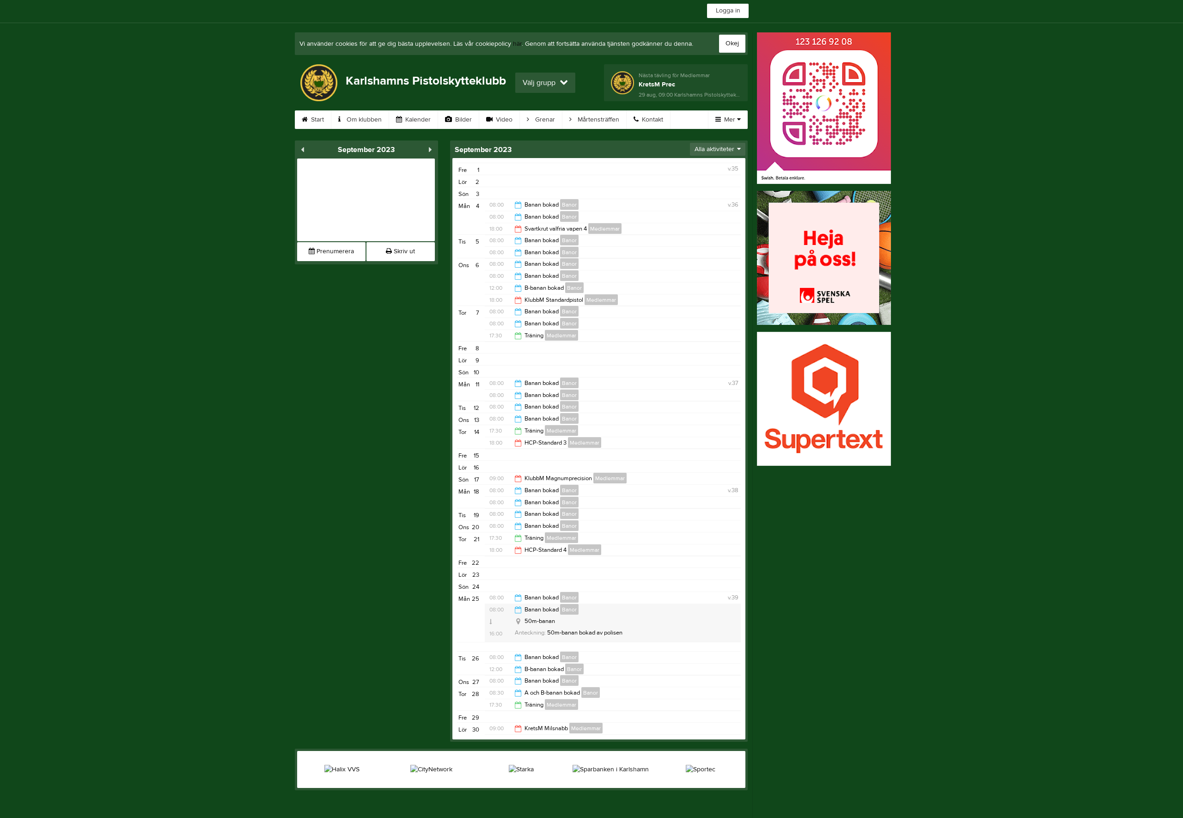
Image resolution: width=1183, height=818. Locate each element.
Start (316, 120)
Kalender (417, 120)
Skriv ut (403, 251)
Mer (729, 120)
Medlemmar (605, 228)
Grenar (544, 120)
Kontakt (651, 120)
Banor (569, 204)
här (517, 44)
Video (503, 120)
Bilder (462, 120)
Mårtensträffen (597, 120)
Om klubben (363, 120)
